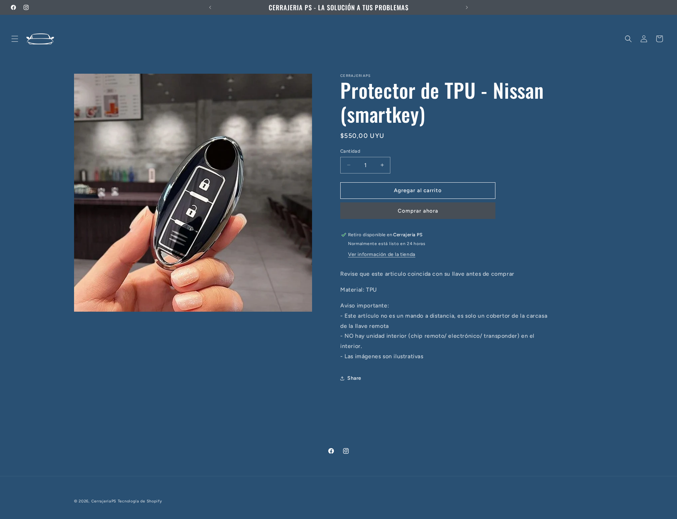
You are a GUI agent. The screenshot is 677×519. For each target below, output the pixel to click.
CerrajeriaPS (103, 501)
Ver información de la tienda (381, 254)
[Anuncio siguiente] (467, 7)
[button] (15, 39)
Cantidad (350, 151)
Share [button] (354, 378)
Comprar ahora (418, 211)
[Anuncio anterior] (210, 7)
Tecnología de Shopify (140, 501)
